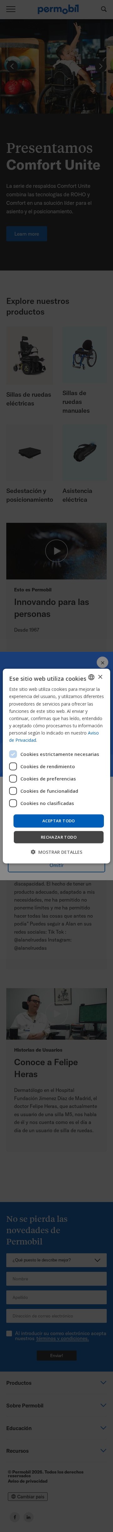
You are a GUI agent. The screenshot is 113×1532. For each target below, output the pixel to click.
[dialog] (56, 766)
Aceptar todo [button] (58, 821)
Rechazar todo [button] (59, 837)
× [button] (100, 676)
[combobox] (91, 677)
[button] (56, 851)
